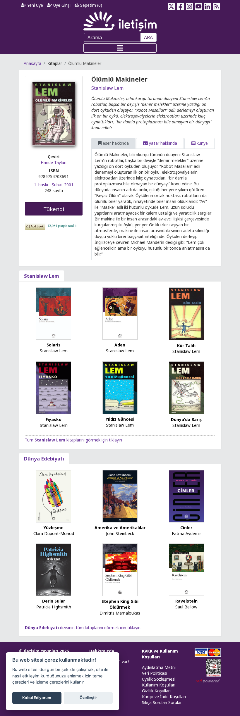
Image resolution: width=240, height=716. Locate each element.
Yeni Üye (34, 5)
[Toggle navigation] (120, 48)
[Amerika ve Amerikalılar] (120, 495)
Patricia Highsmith (53, 607)
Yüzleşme (54, 527)
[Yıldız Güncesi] (120, 387)
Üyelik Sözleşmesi (158, 679)
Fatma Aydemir (186, 533)
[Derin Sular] (53, 569)
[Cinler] (186, 496)
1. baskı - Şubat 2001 (53, 184)
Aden (119, 345)
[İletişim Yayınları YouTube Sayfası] (198, 5)
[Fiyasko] (53, 387)
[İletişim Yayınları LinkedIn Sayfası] (207, 5)
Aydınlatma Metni (159, 667)
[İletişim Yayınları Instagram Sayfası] (189, 5)
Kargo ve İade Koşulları (164, 696)
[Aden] (120, 313)
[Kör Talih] (186, 313)
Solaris (54, 345)
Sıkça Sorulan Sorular (162, 702)
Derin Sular (53, 601)
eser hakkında (115, 143)
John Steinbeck (120, 533)
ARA (148, 37)
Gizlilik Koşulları (156, 690)
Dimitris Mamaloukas (120, 613)
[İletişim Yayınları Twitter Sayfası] (171, 5)
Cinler (186, 527)
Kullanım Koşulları (158, 685)
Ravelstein (186, 601)
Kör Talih (186, 345)
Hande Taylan (53, 162)
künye (202, 143)
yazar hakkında (162, 143)
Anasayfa (32, 63)
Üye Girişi (61, 5)
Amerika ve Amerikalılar (120, 527)
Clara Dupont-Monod (53, 533)
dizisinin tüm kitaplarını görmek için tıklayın (82, 627)
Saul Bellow (186, 607)
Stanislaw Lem (107, 88)
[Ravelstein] (186, 569)
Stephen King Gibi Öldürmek (120, 604)
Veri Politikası (154, 673)
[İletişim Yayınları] (120, 21)
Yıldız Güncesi (120, 419)
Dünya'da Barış (186, 419)
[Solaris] (53, 313)
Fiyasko (53, 419)
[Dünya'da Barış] (186, 387)
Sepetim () (90, 5)
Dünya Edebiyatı (44, 458)
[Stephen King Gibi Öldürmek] (120, 569)
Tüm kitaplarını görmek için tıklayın (73, 440)
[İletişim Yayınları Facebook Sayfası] (180, 5)
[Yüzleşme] (53, 495)
